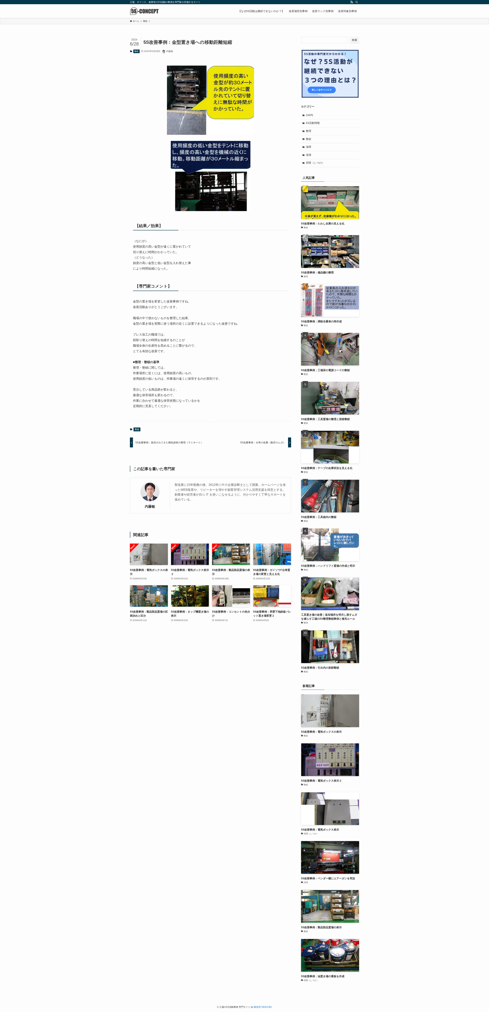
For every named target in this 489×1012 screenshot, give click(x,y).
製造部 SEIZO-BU (263, 1007)
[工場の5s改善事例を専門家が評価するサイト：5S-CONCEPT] (144, 11)
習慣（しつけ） (315, 162)
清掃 (308, 146)
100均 (309, 115)
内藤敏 (150, 506)
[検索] (356, 2)
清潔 (308, 154)
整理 (308, 130)
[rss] (351, 2)
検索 (354, 39)
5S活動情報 (313, 122)
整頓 (136, 51)
